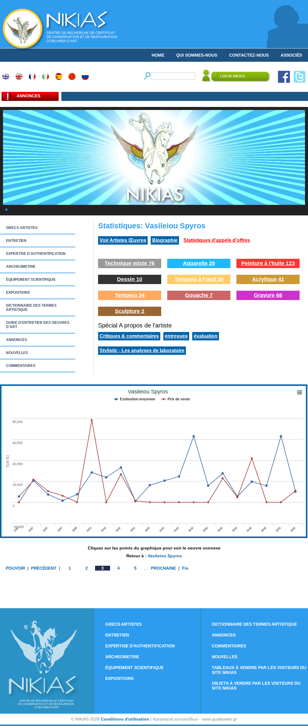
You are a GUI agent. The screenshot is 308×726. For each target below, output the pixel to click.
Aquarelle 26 (199, 263)
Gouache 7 (199, 295)
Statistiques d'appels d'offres (216, 240)
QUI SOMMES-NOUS (196, 55)
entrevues (176, 336)
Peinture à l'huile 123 (268, 263)
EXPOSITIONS (18, 292)
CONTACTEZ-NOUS (249, 55)
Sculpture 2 (129, 311)
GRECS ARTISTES (22, 228)
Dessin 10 (129, 279)
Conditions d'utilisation (125, 719)
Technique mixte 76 (130, 263)
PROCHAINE (163, 568)
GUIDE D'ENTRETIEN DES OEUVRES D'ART (37, 325)
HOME (158, 55)
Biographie (164, 240)
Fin (185, 568)
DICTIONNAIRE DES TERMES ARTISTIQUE (31, 307)
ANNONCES (16, 340)
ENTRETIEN (16, 241)
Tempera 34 (130, 295)
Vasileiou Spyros (165, 555)
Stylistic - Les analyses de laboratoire (142, 350)
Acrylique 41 (268, 279)
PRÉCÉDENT (44, 568)
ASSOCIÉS (291, 55)
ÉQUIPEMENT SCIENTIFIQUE (31, 279)
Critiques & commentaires (129, 336)
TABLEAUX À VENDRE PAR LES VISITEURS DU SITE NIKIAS (259, 670)
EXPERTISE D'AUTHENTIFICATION (36, 254)
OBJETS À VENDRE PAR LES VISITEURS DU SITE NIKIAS (256, 685)
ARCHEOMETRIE (20, 266)
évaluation (205, 336)
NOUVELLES (17, 353)
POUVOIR (16, 568)
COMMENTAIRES (20, 366)
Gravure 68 (268, 295)
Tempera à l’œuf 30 (198, 279)
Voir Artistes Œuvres (123, 240)
